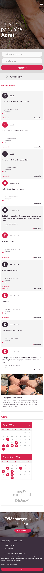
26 (12, 446)
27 (16, 446)
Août (8, 425)
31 (3, 449)
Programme (21, 530)
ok (22, 569)
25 (7, 446)
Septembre (11, 457)
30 (12, 478)
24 (3, 446)
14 (3, 471)
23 (12, 475)
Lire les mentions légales (9, 564)
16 (12, 471)
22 (7, 475)
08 (7, 468)
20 (16, 443)
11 (7, 439)
